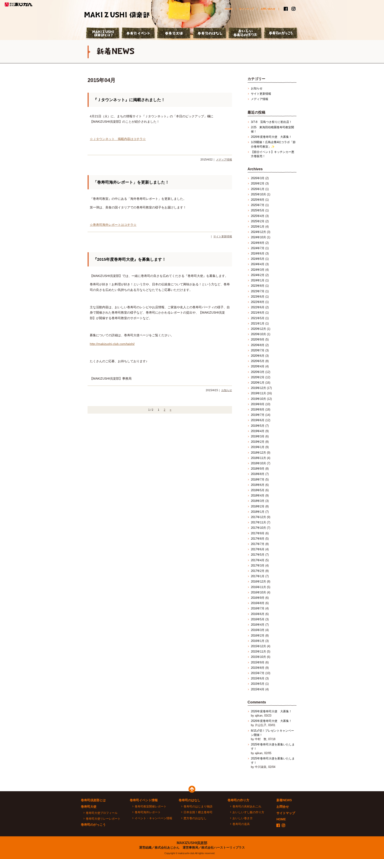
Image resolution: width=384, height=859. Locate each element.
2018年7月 (257, 479)
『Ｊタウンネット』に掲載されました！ (129, 100)
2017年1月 (257, 576)
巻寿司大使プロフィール (102, 813)
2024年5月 (257, 258)
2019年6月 (257, 420)
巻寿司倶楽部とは (93, 800)
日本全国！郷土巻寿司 (198, 812)
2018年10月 (258, 463)
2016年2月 (257, 635)
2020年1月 (257, 382)
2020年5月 (257, 361)
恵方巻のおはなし (195, 818)
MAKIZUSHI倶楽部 (192, 843)
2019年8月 (257, 409)
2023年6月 (257, 296)
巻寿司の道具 (241, 824)
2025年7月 (257, 205)
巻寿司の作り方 (238, 800)
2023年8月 (257, 285)
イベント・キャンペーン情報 (153, 818)
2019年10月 (258, 398)
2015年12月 (258, 646)
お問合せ (282, 806)
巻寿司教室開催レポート (150, 806)
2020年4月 (257, 366)
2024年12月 (258, 232)
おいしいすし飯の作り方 (248, 812)
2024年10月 (258, 237)
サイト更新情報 (222, 236)
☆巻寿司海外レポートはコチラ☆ (113, 224)
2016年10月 (258, 592)
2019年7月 (257, 414)
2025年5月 (257, 210)
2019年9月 (257, 404)
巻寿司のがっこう (281, 33)
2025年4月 (257, 216)
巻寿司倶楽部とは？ (103, 33)
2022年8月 (257, 302)
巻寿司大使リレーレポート (103, 818)
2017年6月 (257, 549)
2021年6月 (257, 312)
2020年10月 (258, 334)
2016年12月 (258, 581)
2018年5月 (257, 490)
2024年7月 (257, 248)
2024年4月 (257, 264)
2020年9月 (257, 339)
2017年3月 (257, 565)
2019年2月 (257, 441)
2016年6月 (257, 614)
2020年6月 (257, 355)
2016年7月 (257, 608)
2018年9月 (257, 468)
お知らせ (226, 390)
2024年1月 (257, 280)
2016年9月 (257, 597)
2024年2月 (257, 275)
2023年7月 (257, 291)
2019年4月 (257, 431)
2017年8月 (257, 538)
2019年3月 (257, 436)
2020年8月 (257, 345)
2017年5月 (257, 554)
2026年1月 (257, 189)
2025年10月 (258, 194)
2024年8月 (257, 242)
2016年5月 (257, 619)
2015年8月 (257, 667)
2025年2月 (257, 221)
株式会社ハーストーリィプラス (223, 847)
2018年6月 (257, 485)
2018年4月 (257, 495)
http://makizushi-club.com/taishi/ (112, 344)
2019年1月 (257, 447)
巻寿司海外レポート (148, 812)
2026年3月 (257, 178)
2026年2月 (257, 183)
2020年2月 (257, 377)
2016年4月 (257, 624)
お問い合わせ (268, 9)
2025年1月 (257, 226)
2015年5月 (257, 683)
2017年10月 (258, 527)
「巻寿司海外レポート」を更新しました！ (131, 182)
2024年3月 (257, 269)
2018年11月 (258, 458)
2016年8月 (257, 603)
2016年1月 (257, 641)
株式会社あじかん (18, 4)
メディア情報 (224, 159)
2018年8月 (257, 474)
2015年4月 (257, 689)
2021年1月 (257, 323)
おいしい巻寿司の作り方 (245, 33)
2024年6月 (257, 253)
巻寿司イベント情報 (144, 800)
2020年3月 (257, 372)
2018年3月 (257, 501)
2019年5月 (257, 425)
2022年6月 (257, 307)
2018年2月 (257, 506)
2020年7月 (257, 350)
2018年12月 (258, 452)
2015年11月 (258, 651)
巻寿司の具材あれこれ (246, 806)
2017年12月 (258, 517)
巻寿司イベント (138, 33)
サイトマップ (246, 9)
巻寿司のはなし (210, 33)
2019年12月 (258, 388)
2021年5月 (257, 318)
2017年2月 (257, 571)
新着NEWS (284, 800)
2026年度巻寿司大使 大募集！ (271, 136)
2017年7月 (257, 544)
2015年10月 (258, 657)
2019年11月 (258, 393)
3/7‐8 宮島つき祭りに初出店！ (271, 122)
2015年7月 (257, 673)
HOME (228, 9)
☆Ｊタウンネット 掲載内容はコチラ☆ (118, 139)
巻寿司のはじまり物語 (198, 806)
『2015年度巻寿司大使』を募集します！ (129, 259)
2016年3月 (257, 630)
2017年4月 (257, 560)
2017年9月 (257, 533)
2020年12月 (258, 328)
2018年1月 (257, 511)
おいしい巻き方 (242, 818)
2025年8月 (257, 199)
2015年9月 (257, 662)
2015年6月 (257, 678)
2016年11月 (258, 587)
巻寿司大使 (174, 33)
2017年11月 (258, 522)
